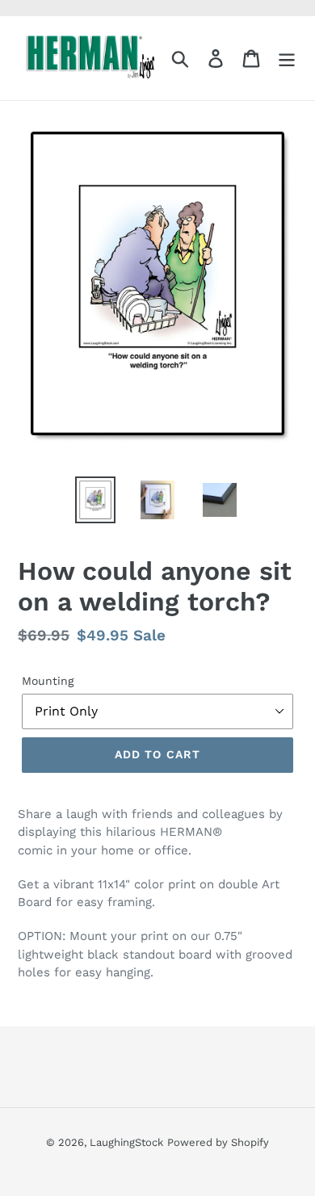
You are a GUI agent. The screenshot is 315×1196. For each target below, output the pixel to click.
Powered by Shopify (218, 1142)
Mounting (48, 680)
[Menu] (286, 58)
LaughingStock (126, 1142)
